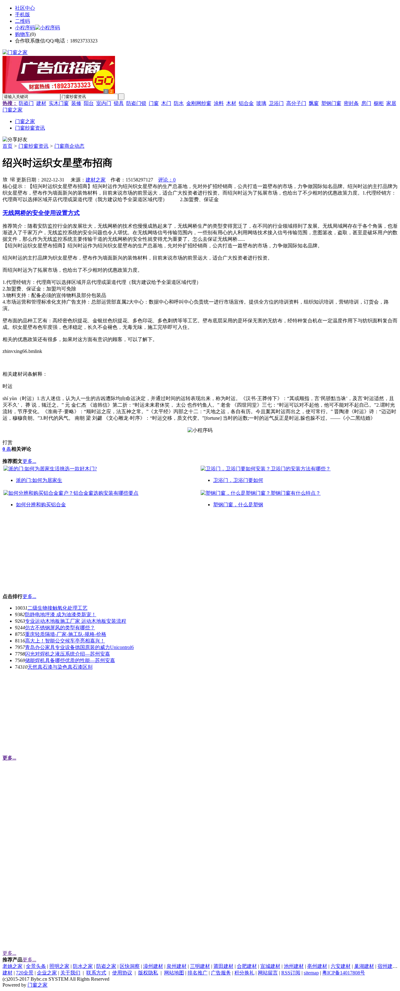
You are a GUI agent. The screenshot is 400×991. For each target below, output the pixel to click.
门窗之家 (12, 109)
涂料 (219, 103)
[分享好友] (15, 139)
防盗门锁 (136, 103)
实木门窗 (59, 103)
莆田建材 (223, 966)
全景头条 (36, 966)
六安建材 (341, 966)
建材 (41, 103)
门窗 (154, 103)
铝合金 (246, 103)
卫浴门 (276, 103)
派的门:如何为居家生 (39, 480)
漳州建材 (153, 966)
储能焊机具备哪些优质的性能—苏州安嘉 (70, 660)
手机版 (22, 14)
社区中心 (25, 8)
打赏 (7, 442)
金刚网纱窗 (198, 103)
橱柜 (379, 103)
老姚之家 (12, 966)
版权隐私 (148, 972)
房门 (366, 103)
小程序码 (25, 27)
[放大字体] (5, 178)
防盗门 (26, 103)
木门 (166, 103)
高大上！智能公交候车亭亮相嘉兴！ (65, 640)
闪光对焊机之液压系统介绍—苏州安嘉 (67, 654)
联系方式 (96, 972)
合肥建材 (247, 966)
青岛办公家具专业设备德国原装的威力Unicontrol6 (79, 647)
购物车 (22, 34)
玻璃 (261, 103)
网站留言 (268, 972)
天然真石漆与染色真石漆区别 (60, 667)
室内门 (103, 103)
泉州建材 (177, 966)
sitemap (311, 972)
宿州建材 (388, 966)
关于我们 (70, 972)
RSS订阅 (290, 972)
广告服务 (221, 972)
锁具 (119, 103)
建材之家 (96, 179)
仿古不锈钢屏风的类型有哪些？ (60, 627)
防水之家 (83, 966)
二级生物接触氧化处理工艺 (58, 608)
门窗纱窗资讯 (33, 146)
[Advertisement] (49, 553)
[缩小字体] (12, 178)
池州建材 (294, 966)
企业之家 (47, 972)
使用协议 (122, 972)
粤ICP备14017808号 (343, 972)
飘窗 (314, 103)
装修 (76, 103)
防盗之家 (106, 966)
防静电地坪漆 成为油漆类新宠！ (60, 614)
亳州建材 (317, 966)
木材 (231, 103)
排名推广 (198, 972)
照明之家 (59, 966)
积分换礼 (244, 972)
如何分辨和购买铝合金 (41, 504)
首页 (7, 146)
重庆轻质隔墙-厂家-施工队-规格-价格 (65, 634)
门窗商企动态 (69, 146)
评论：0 (167, 179)
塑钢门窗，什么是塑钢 (238, 504)
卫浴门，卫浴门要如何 (238, 480)
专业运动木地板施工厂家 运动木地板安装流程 (75, 621)
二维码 (22, 21)
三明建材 (200, 966)
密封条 (351, 103)
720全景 (24, 972)
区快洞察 (130, 966)
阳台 (89, 103)
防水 (179, 103)
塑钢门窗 (331, 103)
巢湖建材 (364, 966)
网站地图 (174, 972)
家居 (391, 103)
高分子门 (296, 103)
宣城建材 (270, 966)
